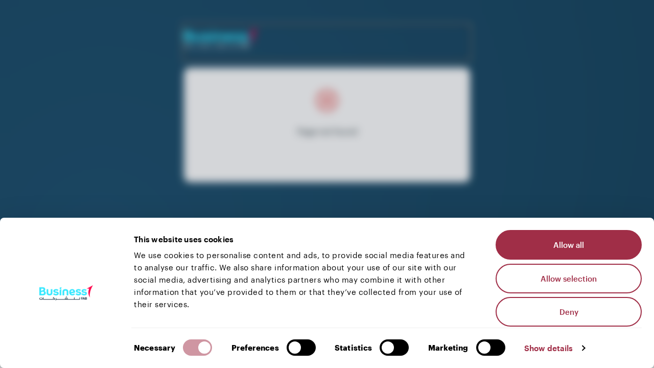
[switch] (301, 347)
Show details (548, 348)
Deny (568, 311)
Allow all (568, 244)
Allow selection (569, 278)
